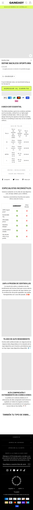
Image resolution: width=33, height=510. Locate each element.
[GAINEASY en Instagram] (7, 470)
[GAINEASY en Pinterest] (21, 470)
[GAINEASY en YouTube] (14, 470)
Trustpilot (16, 492)
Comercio (16, 437)
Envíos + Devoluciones (16, 170)
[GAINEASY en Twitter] (17, 470)
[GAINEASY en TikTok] (24, 470)
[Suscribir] (29, 464)
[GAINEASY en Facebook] (11, 470)
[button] (16, 94)
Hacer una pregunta (16, 173)
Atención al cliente (16, 448)
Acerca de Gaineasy (16, 442)
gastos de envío (8, 69)
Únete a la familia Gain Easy (16, 453)
